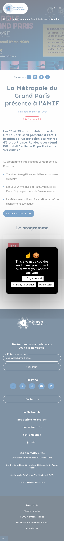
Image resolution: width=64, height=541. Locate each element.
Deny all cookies (25, 284)
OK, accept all (34, 278)
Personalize (46, 284)
